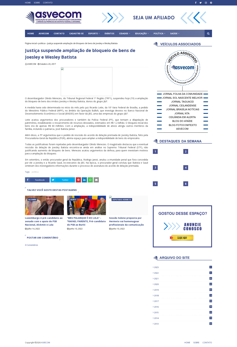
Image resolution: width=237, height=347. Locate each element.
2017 (183, 301)
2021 (183, 278)
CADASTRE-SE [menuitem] (76, 33)
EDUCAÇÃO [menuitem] (141, 33)
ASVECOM (31, 64)
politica (41, 43)
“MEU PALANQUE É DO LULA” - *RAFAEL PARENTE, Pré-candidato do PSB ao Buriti (86, 221)
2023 (182, 267)
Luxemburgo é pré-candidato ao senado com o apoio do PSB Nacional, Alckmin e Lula (44, 221)
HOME (28, 2)
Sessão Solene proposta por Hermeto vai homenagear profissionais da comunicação (126, 221)
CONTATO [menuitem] (59, 33)
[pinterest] (210, 2)
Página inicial (31, 43)
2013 (183, 323)
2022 (182, 272)
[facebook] (195, 2)
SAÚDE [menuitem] (173, 33)
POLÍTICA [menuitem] (158, 33)
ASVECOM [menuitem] (44, 33)
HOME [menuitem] (30, 33)
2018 (183, 295)
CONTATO (48, 2)
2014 (183, 318)
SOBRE (37, 2)
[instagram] (206, 2)
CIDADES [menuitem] (123, 33)
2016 (183, 306)
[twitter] (200, 2)
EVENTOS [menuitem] (109, 33)
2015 (183, 312)
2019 (183, 289)
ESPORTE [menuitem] (93, 33)
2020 (183, 284)
